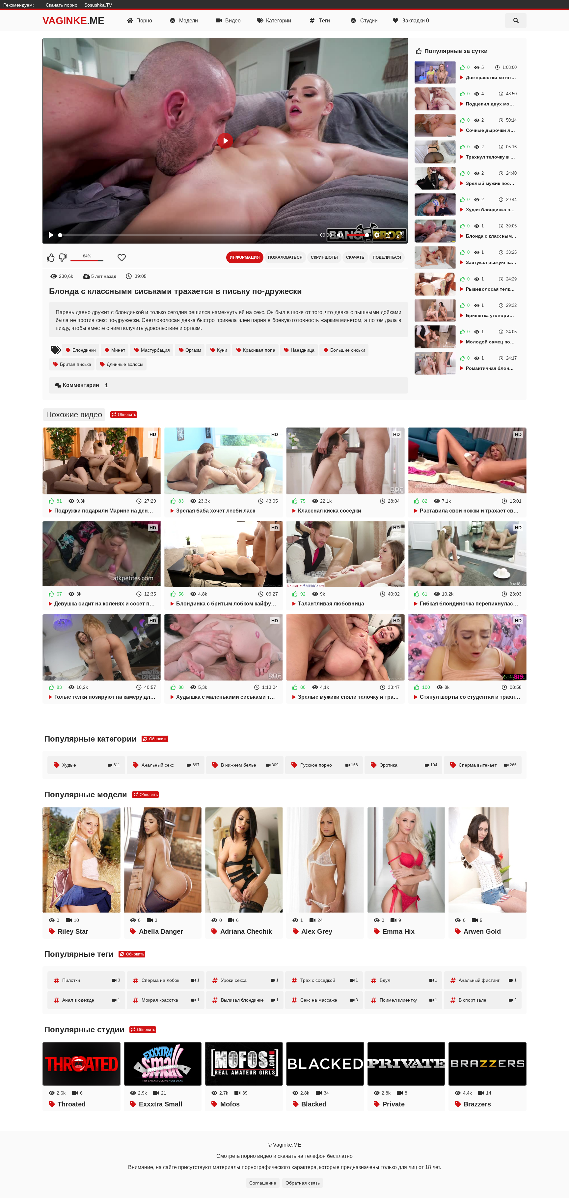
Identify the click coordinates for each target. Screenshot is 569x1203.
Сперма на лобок (171, 980)
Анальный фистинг (488, 980)
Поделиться (387, 257)
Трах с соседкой (329, 980)
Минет (118, 350)
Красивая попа (259, 350)
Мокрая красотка (171, 1000)
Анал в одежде (91, 1000)
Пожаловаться (285, 257)
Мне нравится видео (51, 257)
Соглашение (262, 1183)
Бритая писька (75, 364)
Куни (222, 350)
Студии (368, 20)
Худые (91, 765)
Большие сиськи (347, 350)
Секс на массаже (329, 1000)
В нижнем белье (250, 765)
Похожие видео (74, 414)
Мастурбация (155, 350)
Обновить (126, 414)
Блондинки (84, 350)
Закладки (415, 20)
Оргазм (193, 350)
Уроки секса (250, 980)
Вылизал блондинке (250, 1000)
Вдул (409, 980)
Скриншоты (324, 257)
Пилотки (91, 980)
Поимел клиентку (409, 1000)
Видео (232, 20)
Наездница (302, 350)
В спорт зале (488, 1000)
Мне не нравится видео (62, 257)
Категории (278, 20)
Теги (324, 20)
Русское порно (329, 765)
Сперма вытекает (488, 765)
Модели (188, 20)
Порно (143, 20)
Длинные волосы (125, 364)
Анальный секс (171, 765)
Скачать (355, 257)
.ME (73, 20)
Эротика (409, 765)
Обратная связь (302, 1183)
